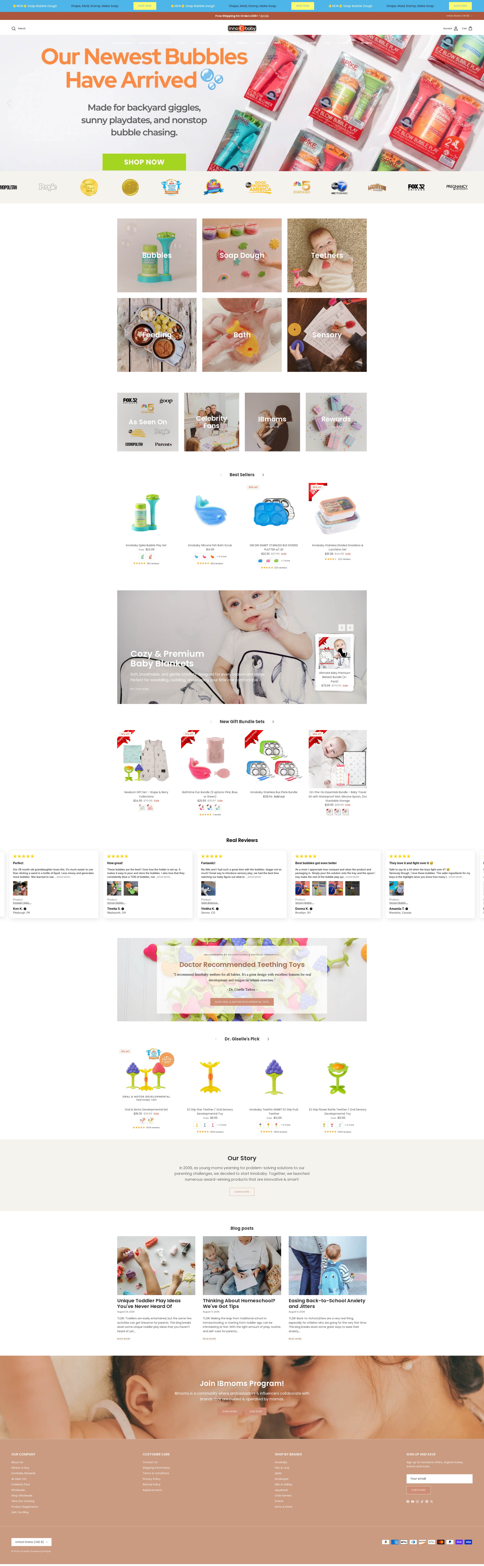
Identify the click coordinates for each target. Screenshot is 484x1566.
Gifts (183, 43)
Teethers (242, 43)
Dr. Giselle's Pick (242, 1039)
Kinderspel (281, 1479)
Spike (278, 1473)
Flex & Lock (282, 1468)
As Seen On (345, 43)
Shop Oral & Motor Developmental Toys (242, 1001)
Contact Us (150, 1462)
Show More (66, 877)
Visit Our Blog (20, 1512)
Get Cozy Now (139, 688)
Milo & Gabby (283, 1484)
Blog (327, 43)
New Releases (121, 43)
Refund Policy (152, 1484)
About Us (17, 1462)
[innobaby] (242, 29)
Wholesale (18, 1490)
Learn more (242, 1191)
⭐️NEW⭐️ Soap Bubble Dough (35, 6)
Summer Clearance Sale (155, 43)
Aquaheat (281, 1490)
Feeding (293, 43)
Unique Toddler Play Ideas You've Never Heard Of (149, 1303)
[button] (29, 908)
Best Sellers (202, 43)
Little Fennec (283, 1495)
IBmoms (366, 43)
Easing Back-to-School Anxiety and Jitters (327, 1303)
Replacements (152, 1490)
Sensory (261, 43)
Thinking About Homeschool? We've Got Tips (239, 1303)
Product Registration (24, 1507)
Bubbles (222, 43)
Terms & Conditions (156, 1473)
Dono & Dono (283, 1507)
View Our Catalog (22, 1501)
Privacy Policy (152, 1479)
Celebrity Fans (20, 1484)
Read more (123, 1338)
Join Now (255, 1411)
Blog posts (242, 1228)
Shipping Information (156, 1468)
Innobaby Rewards (23, 1473)
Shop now (452, 134)
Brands (311, 43)
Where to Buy (20, 1468)
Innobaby (281, 1462)
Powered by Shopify (41, 1551)
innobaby (25, 1551)
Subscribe (418, 1490)
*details (264, 16)
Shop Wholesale (21, 1495)
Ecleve (279, 1501)
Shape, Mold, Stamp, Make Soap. (95, 6)
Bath (277, 43)
